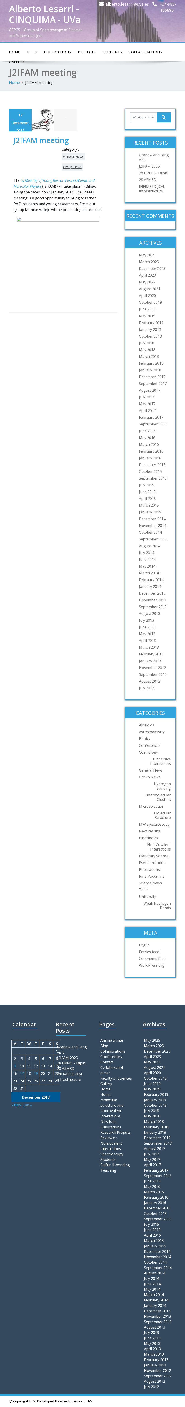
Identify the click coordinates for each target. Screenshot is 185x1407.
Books (144, 738)
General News (73, 156)
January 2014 (150, 586)
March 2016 (149, 444)
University (147, 896)
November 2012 (152, 667)
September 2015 (153, 478)
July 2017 (146, 397)
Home (14, 52)
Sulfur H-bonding (115, 1164)
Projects (87, 52)
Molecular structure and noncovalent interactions (111, 1108)
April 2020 (147, 295)
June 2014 (147, 559)
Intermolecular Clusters (158, 797)
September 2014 (153, 539)
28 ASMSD (147, 179)
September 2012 (153, 674)
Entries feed (149, 951)
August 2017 (149, 390)
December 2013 (152, 593)
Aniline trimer (111, 1040)
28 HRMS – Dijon (153, 173)
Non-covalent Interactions (159, 846)
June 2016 (147, 431)
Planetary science (154, 856)
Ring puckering (152, 876)
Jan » (28, 1104)
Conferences (149, 745)
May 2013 (147, 634)
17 (22, 1073)
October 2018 (150, 336)
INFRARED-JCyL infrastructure (152, 188)
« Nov (16, 1104)
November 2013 (152, 600)
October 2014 (150, 532)
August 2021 (149, 289)
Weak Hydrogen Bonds (157, 905)
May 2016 (147, 437)
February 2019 (151, 322)
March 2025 (149, 262)
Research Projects (115, 1132)
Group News (72, 167)
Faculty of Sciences (116, 1078)
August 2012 (149, 681)
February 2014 (151, 579)
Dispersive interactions (160, 761)
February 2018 (151, 363)
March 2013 (149, 647)
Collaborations (145, 52)
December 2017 (152, 377)
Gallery (106, 1083)
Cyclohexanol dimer (111, 1070)
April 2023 (147, 275)
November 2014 (152, 525)
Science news (150, 883)
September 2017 (153, 383)
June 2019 (147, 309)
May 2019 (147, 316)
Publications (57, 52)
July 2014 (146, 552)
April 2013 (147, 640)
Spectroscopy (111, 1154)
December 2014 (152, 519)
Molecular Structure (162, 815)
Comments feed (152, 958)
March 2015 (149, 505)
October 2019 (150, 302)
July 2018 (146, 343)
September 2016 (153, 424)
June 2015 (147, 492)
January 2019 (150, 329)
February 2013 (151, 654)
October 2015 (150, 471)
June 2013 (147, 627)
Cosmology (148, 752)
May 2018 (147, 349)
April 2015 (147, 498)
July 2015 (146, 485)
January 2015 (150, 512)
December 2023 (152, 268)
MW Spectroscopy (154, 824)
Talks (143, 889)
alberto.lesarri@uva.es (127, 4)
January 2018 (150, 370)
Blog (32, 52)
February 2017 (151, 417)
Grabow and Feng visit (154, 157)
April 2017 (147, 410)
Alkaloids (146, 725)
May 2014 (147, 566)
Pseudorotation (152, 862)
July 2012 (146, 688)
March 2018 (149, 356)
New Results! (150, 831)
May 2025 (147, 255)
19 (36, 1073)
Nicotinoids (148, 838)
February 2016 (151, 451)
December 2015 (152, 464)
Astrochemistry (152, 732)
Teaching (108, 1170)
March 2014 (149, 573)
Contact (106, 1062)
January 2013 (150, 661)
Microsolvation (151, 806)
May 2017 (147, 404)
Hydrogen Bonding (162, 786)
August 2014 (149, 546)
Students (112, 52)
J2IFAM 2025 (149, 166)
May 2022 (147, 282)
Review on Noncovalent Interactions (111, 1143)
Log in (144, 945)
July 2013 (146, 620)
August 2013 (149, 613)
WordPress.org (151, 965)
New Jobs (108, 1121)
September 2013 (153, 607)
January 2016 (150, 458)
